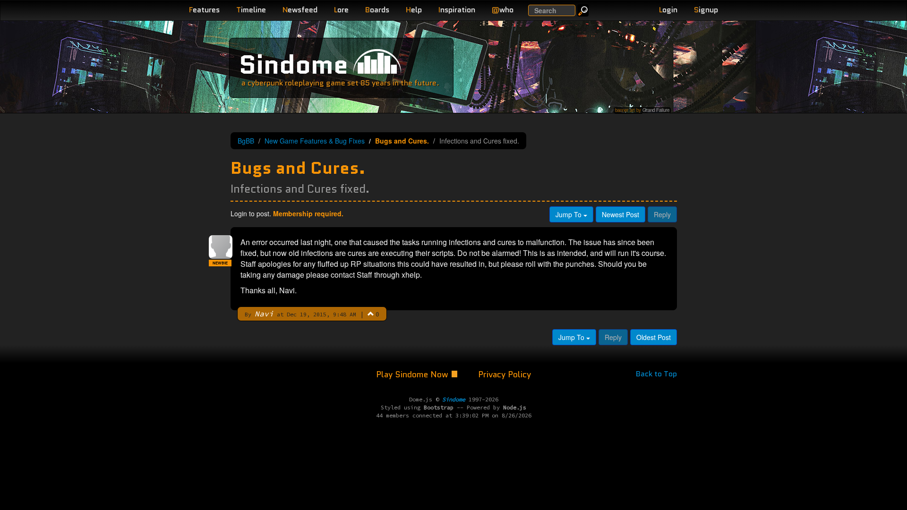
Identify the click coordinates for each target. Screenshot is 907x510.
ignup (706, 9)
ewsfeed (299, 9)
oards (377, 9)
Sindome (293, 64)
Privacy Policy (504, 374)
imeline (251, 9)
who (502, 9)
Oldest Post (653, 337)
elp (414, 9)
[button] (371, 313)
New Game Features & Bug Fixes (315, 140)
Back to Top (656, 373)
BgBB (246, 140)
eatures (204, 9)
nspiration (456, 9)
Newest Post (620, 214)
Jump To (569, 214)
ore (341, 9)
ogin (668, 9)
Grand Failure (655, 110)
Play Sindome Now (413, 374)
